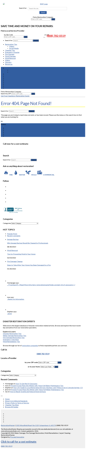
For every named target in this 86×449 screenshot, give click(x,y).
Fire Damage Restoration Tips (14, 338)
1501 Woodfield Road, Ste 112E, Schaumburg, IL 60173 (35, 425)
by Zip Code (8, 35)
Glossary (8, 62)
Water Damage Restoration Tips (14, 336)
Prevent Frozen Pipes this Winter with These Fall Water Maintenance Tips (36, 386)
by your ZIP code (31, 362)
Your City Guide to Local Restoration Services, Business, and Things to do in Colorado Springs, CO (48, 388)
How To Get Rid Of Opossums (26, 384)
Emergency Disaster (12, 52)
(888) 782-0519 (56, 35)
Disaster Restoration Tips (12, 334)
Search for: (23, 8)
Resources (8, 64)
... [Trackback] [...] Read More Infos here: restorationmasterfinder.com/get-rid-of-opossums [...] (41, 285)
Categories (7, 223)
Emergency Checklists (11, 340)
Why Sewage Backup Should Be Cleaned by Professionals (27, 243)
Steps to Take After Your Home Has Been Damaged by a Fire (29, 265)
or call (46, 35)
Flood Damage (10, 56)
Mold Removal (10, 58)
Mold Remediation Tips (11, 342)
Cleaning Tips (10, 50)
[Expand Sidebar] (2, 121)
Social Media (14, 48)
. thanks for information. (15, 299)
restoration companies (30, 346)
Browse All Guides (11, 407)
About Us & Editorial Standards (16, 401)
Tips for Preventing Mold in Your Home (21, 254)
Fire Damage (9, 54)
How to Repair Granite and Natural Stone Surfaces (28, 392)
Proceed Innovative (17, 437)
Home (7, 399)
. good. (9, 314)
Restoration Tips (11, 44)
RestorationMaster (8, 425)
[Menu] (44, 37)
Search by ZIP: (6, 94)
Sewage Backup (13, 239)
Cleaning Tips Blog (12, 405)
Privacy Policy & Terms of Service (17, 403)
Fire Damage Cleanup (15, 261)
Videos (11, 46)
